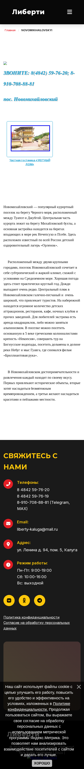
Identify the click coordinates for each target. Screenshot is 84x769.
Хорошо (42, 763)
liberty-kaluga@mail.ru (37, 529)
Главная (10, 30)
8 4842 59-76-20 (33, 489)
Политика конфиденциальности (31, 617)
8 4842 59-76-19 (33, 496)
